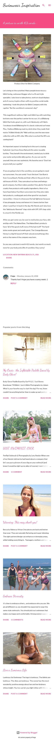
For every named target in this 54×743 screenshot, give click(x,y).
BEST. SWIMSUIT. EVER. (19, 448)
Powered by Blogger (28, 732)
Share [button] (9, 258)
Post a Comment (19, 398)
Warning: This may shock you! (20, 522)
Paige (13, 276)
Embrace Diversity (13, 596)
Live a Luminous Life (15, 670)
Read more (46, 398)
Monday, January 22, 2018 (27, 276)
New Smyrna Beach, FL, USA (26, 254)
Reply (13, 283)
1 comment (16, 472)
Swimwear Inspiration (21, 5)
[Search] (43, 4)
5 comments (17, 620)
